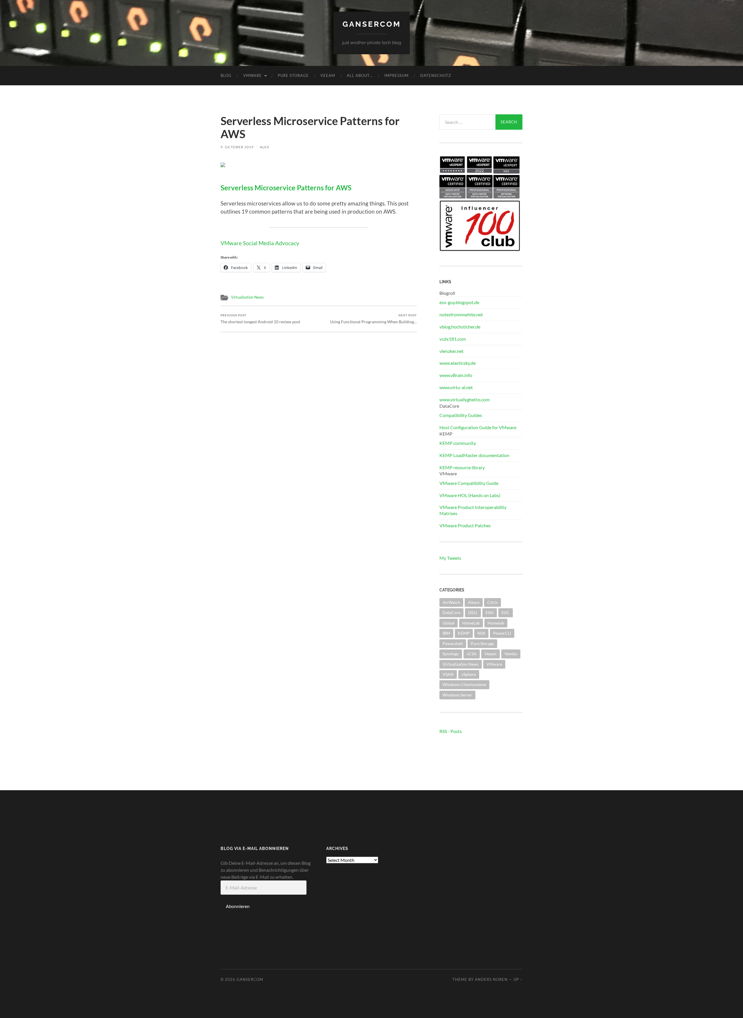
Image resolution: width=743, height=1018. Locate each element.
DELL (473, 612)
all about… (360, 75)
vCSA (472, 653)
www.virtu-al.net (456, 387)
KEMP (464, 633)
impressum (396, 75)
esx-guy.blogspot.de (459, 302)
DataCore (451, 612)
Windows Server (457, 694)
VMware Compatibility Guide (468, 483)
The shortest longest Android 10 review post (260, 318)
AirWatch (451, 602)
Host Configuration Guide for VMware (477, 427)
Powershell (453, 643)
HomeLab (471, 622)
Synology (451, 653)
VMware (252, 75)
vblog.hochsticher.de (459, 326)
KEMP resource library (462, 467)
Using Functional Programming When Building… (373, 318)
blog (226, 75)
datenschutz (435, 75)
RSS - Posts (450, 731)
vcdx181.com (452, 339)
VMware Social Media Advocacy (260, 243)
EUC (506, 612)
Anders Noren (491, 979)
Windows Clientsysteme (464, 684)
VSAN (448, 674)
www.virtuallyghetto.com (464, 399)
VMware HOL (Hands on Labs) (469, 495)
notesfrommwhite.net (461, 314)
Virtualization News (247, 297)
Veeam (327, 75)
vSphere (468, 674)
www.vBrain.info (455, 375)
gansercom (371, 23)
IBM (446, 633)
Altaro (473, 602)
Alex (264, 147)
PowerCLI (502, 633)
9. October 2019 (237, 147)
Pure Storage (293, 75)
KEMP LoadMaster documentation (474, 455)
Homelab (496, 622)
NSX (481, 633)
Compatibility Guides (460, 415)
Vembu (510, 653)
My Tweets (450, 558)
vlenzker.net (451, 351)
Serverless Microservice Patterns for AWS (286, 188)
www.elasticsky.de (457, 363)
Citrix (492, 602)
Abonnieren (238, 906)
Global (449, 622)
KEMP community (457, 443)
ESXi (490, 612)
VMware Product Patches (465, 525)
